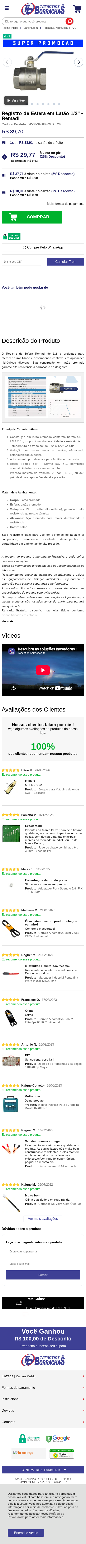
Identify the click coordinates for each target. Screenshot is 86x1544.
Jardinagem (31, 27)
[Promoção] (43, 43)
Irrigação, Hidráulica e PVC (60, 27)
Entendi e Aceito (26, 1533)
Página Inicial (10, 27)
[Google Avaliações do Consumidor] (28, 1453)
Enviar (42, 1275)
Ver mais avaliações (43, 1218)
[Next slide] (78, 62)
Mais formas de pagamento (65, 203)
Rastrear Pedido (25, 1376)
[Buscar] (69, 21)
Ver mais (8, 621)
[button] (32, 104)
